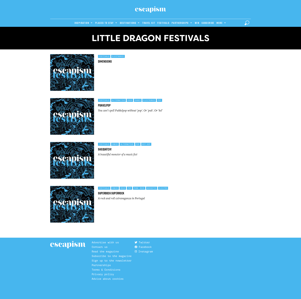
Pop (159, 100)
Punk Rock (139, 188)
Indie (115, 144)
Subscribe (208, 23)
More (220, 23)
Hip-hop (146, 144)
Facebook (144, 247)
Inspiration (81, 23)
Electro (163, 188)
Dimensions (105, 61)
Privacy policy (103, 274)
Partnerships (180, 23)
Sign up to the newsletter (112, 260)
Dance (138, 100)
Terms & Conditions (106, 269)
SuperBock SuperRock (111, 193)
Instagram (145, 251)
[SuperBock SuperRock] (72, 205)
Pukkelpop (104, 105)
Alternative (118, 100)
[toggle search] (247, 23)
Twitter (143, 242)
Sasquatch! (104, 149)
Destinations (128, 23)
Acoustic (151, 188)
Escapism (67, 245)
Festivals (163, 23)
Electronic (118, 56)
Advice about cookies (108, 278)
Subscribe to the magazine (112, 256)
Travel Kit (148, 23)
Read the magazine (105, 251)
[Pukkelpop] (72, 117)
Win (197, 23)
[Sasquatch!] (72, 161)
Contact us (100, 247)
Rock (130, 100)
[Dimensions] (72, 73)
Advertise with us (105, 242)
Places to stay (104, 23)
